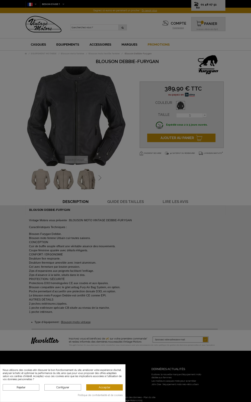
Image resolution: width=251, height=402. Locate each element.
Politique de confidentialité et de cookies (100, 395)
